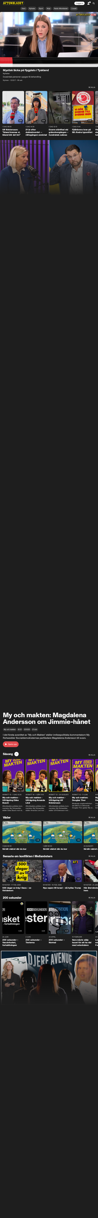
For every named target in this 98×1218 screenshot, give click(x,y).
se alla (92, 87)
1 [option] (16, 754)
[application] (49, 39)
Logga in (79, 3)
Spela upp (12, 744)
